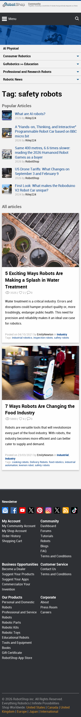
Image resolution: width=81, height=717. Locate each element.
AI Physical (11, 48)
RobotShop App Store (17, 658)
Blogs (44, 546)
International (49, 711)
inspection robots (43, 337)
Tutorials (46, 536)
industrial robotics (22, 337)
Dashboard (48, 526)
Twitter (31, 510)
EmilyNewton (45, 334)
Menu (12, 19)
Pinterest (40, 510)
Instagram (48, 510)
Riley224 (30, 118)
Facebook (14, 510)
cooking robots (20, 462)
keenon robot (26, 465)
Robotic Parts (11, 622)
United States (35, 707)
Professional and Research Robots (27, 72)
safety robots (61, 337)
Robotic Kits (10, 627)
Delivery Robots (39, 462)
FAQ (43, 551)
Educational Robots (15, 637)
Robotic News (12, 79)
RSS (66, 510)
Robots (45, 541)
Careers (45, 612)
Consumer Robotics (17, 56)
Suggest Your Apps (15, 579)
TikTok (74, 510)
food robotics (56, 462)
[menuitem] (40, 49)
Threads (57, 510)
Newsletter (5, 510)
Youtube (22, 510)
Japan (33, 711)
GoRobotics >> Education (20, 64)
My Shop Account (14, 531)
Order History (11, 536)
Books (6, 648)
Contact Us (48, 569)
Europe (22, 711)
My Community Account (18, 526)
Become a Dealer (14, 569)
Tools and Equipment (17, 643)
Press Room (48, 607)
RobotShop (32, 161)
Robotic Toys (11, 632)
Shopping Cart (12, 541)
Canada (52, 707)
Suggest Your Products (18, 574)
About (44, 602)
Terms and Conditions (55, 556)
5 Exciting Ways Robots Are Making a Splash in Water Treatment (34, 280)
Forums (45, 531)
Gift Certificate (12, 653)
